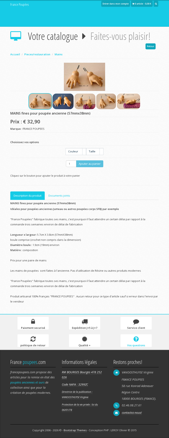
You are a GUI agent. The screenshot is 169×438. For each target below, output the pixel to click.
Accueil (15, 54)
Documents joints (59, 195)
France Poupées (19, 4)
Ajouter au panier (90, 164)
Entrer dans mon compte (116, 3)
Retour (150, 46)
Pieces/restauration (37, 54)
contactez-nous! (132, 413)
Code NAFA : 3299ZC (75, 384)
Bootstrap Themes (75, 430)
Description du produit (27, 195)
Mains (58, 54)
